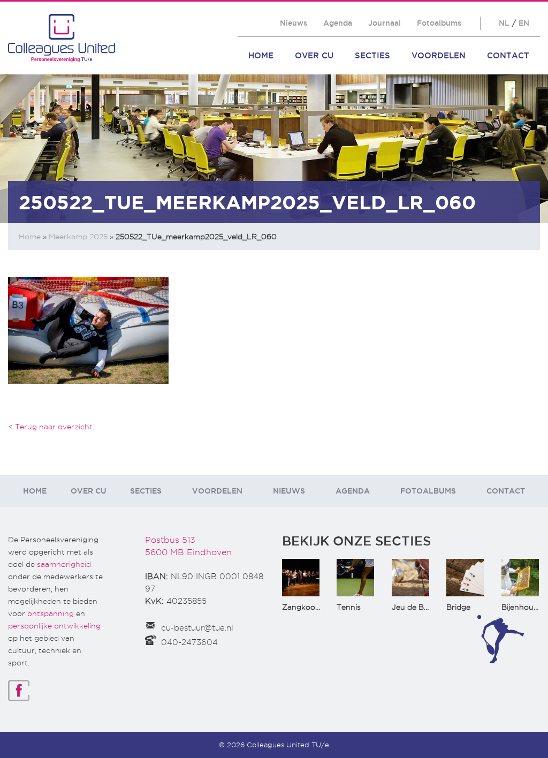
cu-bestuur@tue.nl (197, 628)
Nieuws (293, 23)
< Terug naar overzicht (50, 426)
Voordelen (439, 55)
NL (504, 23)
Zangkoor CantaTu (317, 607)
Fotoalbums (439, 23)
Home (260, 55)
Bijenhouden (524, 607)
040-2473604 (189, 642)
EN (524, 23)
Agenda (337, 23)
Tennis (349, 607)
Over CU (314, 55)
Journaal (384, 23)
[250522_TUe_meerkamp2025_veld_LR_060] (88, 329)
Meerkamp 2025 (78, 236)
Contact (508, 55)
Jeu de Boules (417, 607)
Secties (372, 55)
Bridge (458, 607)
